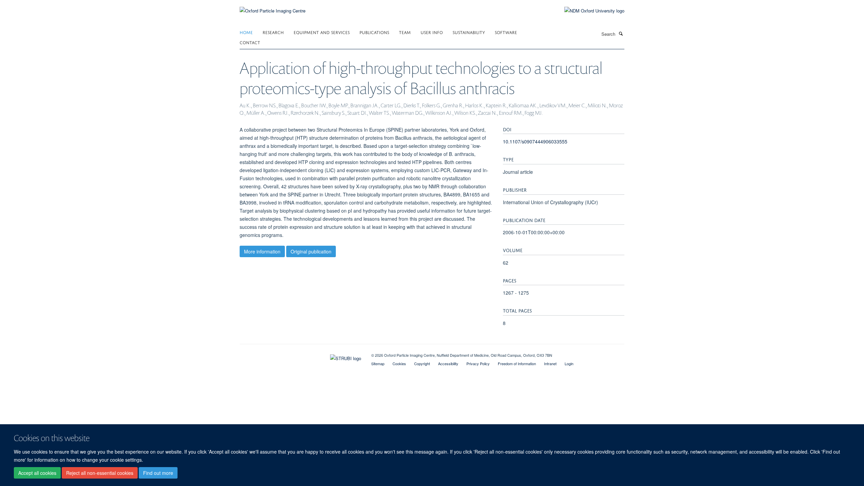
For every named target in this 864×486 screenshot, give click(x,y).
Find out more (158, 472)
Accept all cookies (37, 472)
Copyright (422, 363)
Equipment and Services (322, 32)
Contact (250, 42)
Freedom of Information (517, 363)
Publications (374, 32)
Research (273, 32)
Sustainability (469, 32)
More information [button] (262, 251)
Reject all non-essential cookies (99, 472)
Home (246, 32)
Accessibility (448, 363)
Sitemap (377, 363)
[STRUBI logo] (300, 356)
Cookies (399, 363)
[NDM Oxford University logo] (589, 11)
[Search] (620, 33)
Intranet (550, 363)
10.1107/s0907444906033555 (535, 141)
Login (569, 363)
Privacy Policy (478, 363)
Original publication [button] (311, 251)
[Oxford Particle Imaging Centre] (272, 10)
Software (506, 32)
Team (405, 32)
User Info (432, 32)
